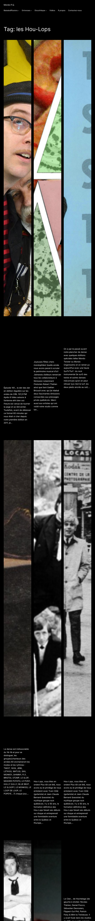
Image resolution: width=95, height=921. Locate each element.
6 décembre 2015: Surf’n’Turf (77, 331)
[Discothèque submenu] (46, 10)
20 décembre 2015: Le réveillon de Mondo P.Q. (46, 338)
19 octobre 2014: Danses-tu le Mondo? (17, 732)
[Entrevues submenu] (31, 10)
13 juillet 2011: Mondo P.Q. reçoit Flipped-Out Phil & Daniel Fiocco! (77, 868)
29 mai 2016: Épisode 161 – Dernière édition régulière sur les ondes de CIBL (15, 351)
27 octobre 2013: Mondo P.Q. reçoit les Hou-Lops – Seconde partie (47, 748)
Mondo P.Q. (9, 5)
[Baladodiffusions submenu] (18, 10)
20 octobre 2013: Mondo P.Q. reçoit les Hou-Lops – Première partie (77, 748)
